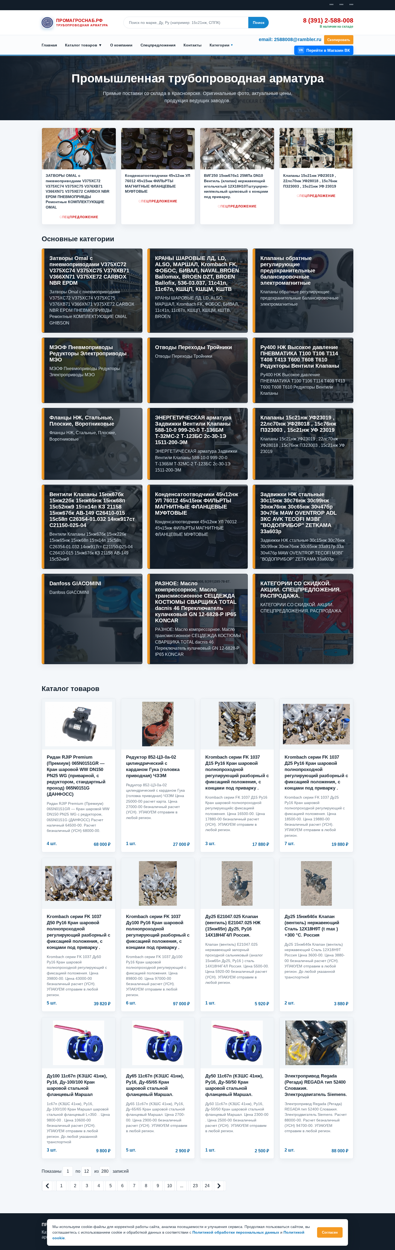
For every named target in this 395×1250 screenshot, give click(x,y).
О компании (121, 45)
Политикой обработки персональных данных (235, 1232)
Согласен (330, 1232)
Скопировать (338, 40)
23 (195, 1185)
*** (331, 5)
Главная (49, 45)
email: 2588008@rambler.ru (290, 39)
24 (207, 1185)
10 (169, 1185)
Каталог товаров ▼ (83, 45)
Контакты (193, 45)
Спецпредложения (158, 45)
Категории (219, 45)
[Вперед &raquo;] (219, 1186)
